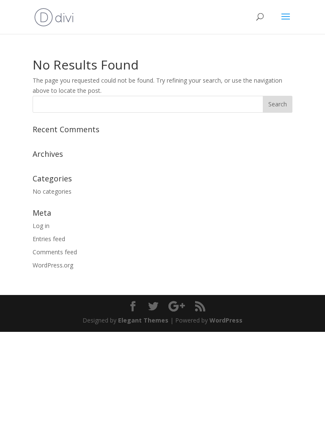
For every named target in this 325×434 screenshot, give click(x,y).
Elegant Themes (143, 320)
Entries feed (49, 239)
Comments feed (55, 252)
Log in (41, 226)
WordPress (225, 320)
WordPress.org (53, 265)
